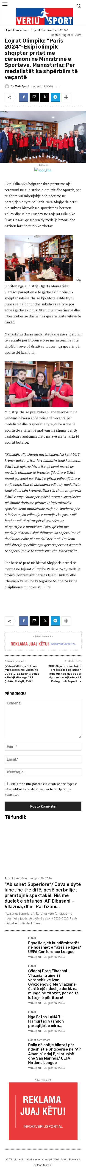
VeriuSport (22, 86)
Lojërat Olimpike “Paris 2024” (49, 30)
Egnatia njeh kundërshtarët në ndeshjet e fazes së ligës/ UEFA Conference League (54, 947)
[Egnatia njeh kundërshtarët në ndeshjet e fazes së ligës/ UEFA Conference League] (15, 947)
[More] (66, 97)
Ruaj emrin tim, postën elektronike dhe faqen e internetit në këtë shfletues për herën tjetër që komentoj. (41, 788)
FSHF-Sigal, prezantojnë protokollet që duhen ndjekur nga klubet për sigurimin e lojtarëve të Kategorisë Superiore (64, 673)
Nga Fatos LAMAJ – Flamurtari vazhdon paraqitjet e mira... (46, 1021)
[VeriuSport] (8, 86)
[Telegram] (55, 97)
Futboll (9, 878)
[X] (44, 97)
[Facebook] (23, 97)
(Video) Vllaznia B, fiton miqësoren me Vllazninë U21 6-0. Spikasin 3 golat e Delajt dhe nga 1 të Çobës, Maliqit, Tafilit (22, 673)
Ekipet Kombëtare (16, 30)
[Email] (34, 97)
